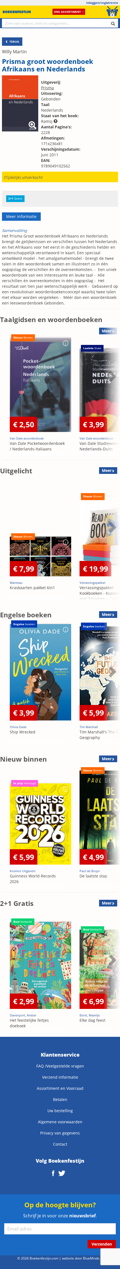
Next (111, 393)
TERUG (14, 42)
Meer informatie (21, 216)
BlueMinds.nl (93, 1258)
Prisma (47, 87)
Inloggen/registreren (102, 3)
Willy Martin (14, 52)
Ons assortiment (67, 12)
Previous (5, 393)
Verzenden (102, 1244)
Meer (107, 470)
